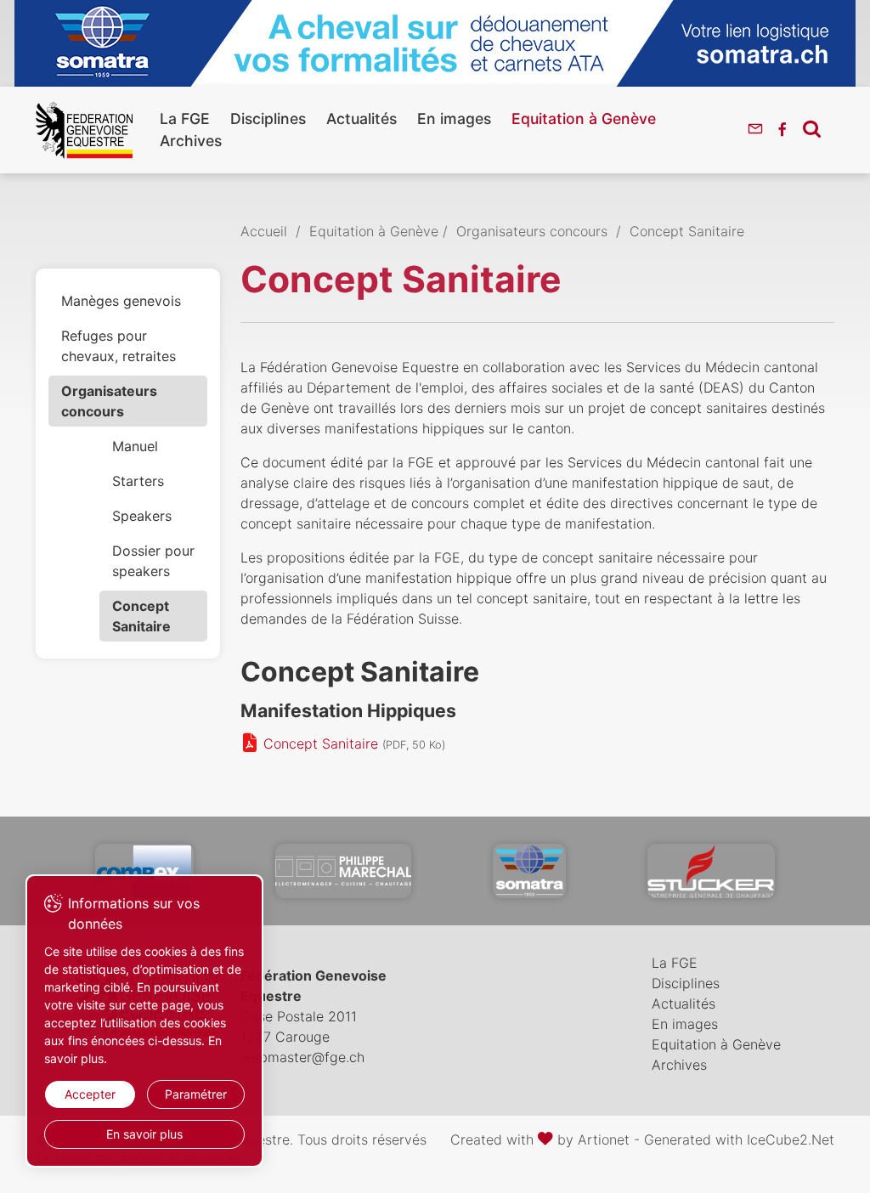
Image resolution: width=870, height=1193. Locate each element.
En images (454, 118)
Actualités (361, 118)
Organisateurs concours (109, 401)
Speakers (142, 515)
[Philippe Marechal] (343, 871)
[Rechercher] (812, 128)
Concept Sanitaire (141, 616)
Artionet (604, 1139)
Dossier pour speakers (153, 561)
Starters (138, 480)
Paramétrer (196, 1094)
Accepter (90, 1094)
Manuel (135, 446)
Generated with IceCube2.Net (739, 1139)
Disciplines (268, 118)
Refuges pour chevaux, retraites (118, 346)
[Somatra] (530, 871)
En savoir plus (144, 1134)
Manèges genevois (121, 300)
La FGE (185, 118)
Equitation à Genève (583, 118)
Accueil (263, 231)
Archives (191, 141)
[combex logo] (144, 871)
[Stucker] (711, 871)
